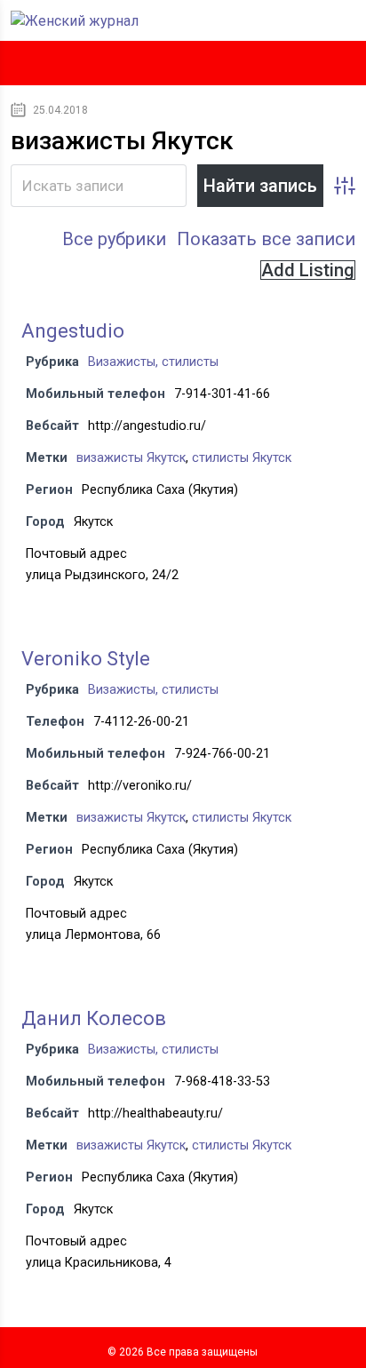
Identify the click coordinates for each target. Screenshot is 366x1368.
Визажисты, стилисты (153, 362)
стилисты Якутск (241, 457)
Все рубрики (114, 239)
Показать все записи (266, 239)
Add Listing (307, 270)
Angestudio (72, 331)
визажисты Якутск (131, 457)
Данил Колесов (93, 1018)
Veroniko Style (85, 659)
